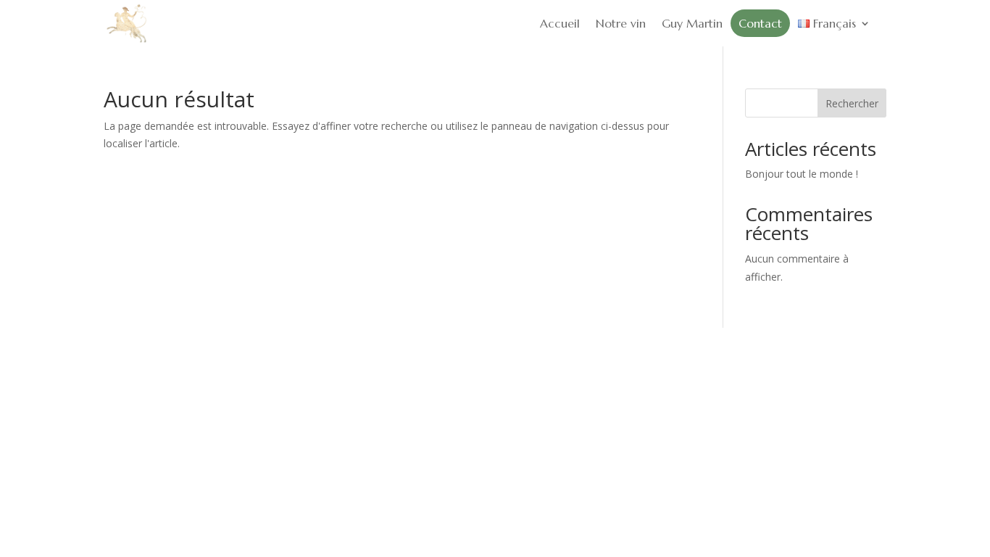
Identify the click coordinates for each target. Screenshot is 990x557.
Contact (760, 23)
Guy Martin (692, 23)
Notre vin (621, 23)
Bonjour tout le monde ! (801, 174)
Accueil (560, 23)
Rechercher (851, 103)
